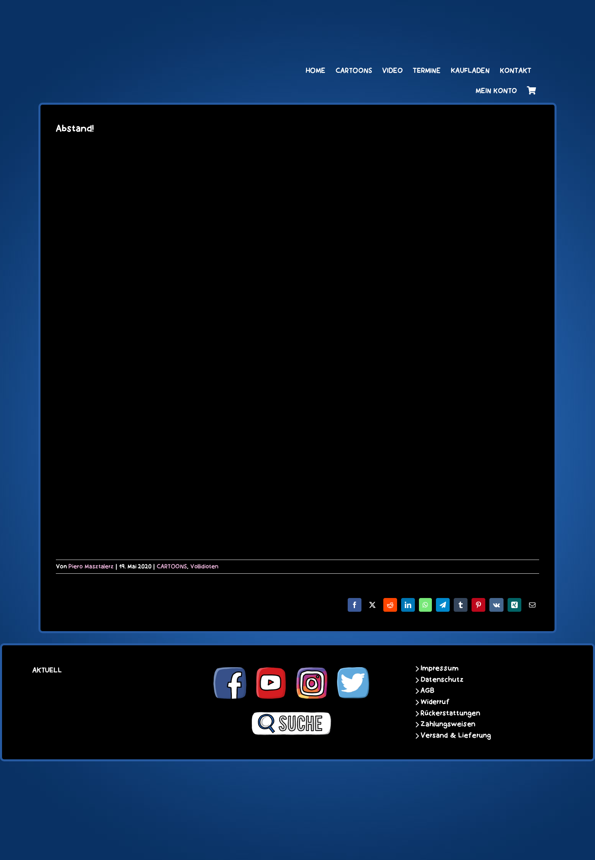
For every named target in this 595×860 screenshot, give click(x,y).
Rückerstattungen (450, 713)
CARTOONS (172, 566)
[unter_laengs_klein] (506, 15)
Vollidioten (204, 566)
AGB (427, 690)
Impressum (440, 668)
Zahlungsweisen (448, 724)
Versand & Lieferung (456, 735)
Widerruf (435, 701)
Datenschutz (442, 679)
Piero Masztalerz (91, 566)
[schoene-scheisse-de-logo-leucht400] (140, 15)
